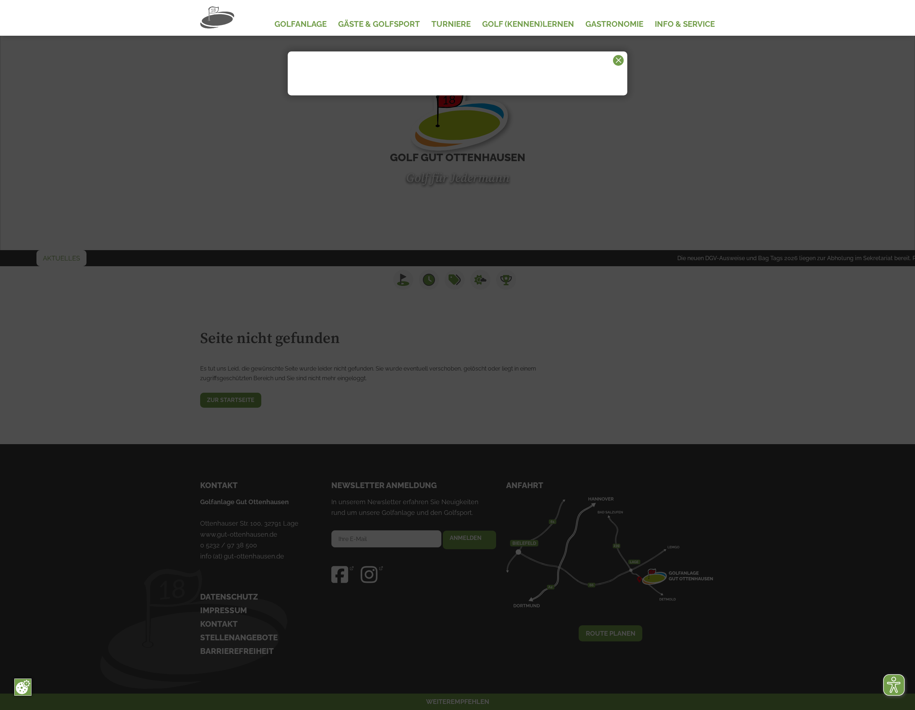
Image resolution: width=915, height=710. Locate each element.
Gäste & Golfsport (379, 24)
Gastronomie (614, 24)
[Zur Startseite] (236, 18)
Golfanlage (300, 24)
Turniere (451, 24)
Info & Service (685, 24)
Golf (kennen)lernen (528, 24)
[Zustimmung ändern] (22, 687)
